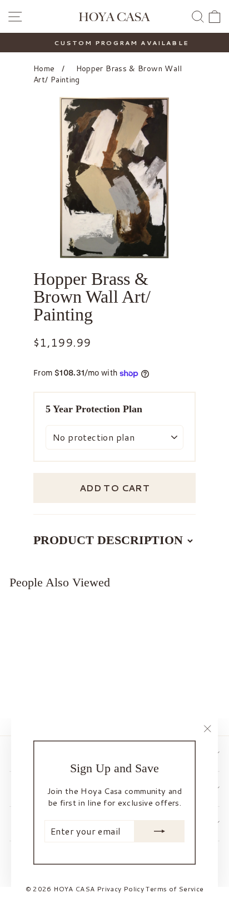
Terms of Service (174, 889)
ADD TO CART (114, 487)
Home (43, 68)
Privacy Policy (120, 889)
